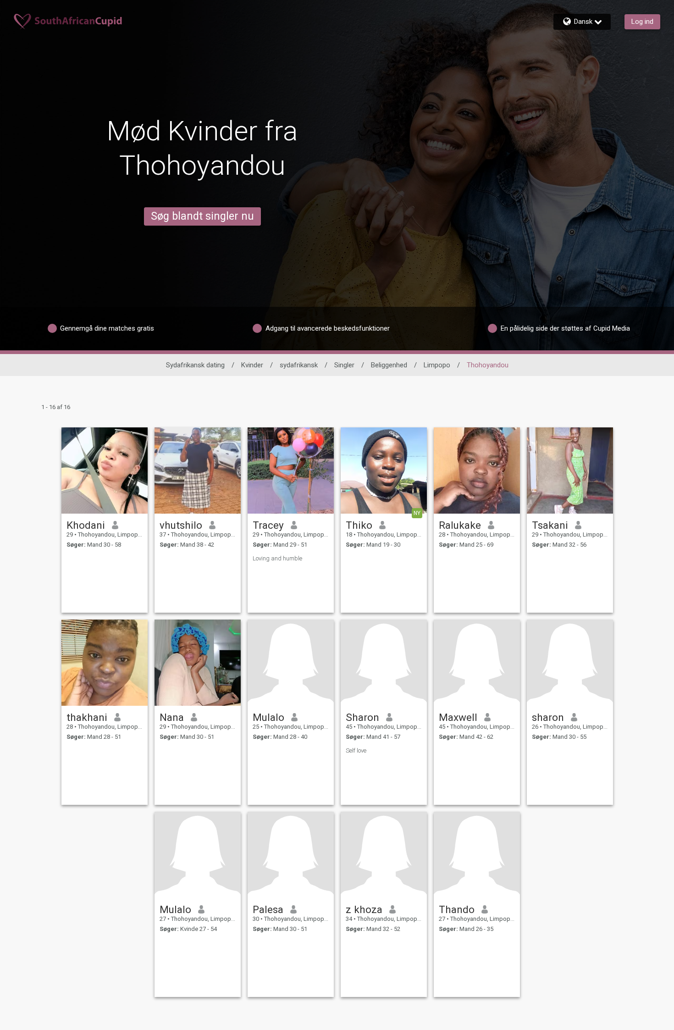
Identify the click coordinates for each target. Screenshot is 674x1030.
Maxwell (458, 717)
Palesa (268, 909)
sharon (548, 717)
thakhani (86, 717)
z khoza (364, 909)
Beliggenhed (389, 365)
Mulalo (268, 717)
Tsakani (550, 525)
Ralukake (460, 525)
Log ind (642, 21)
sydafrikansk (299, 365)
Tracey (268, 525)
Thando (457, 909)
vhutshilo (181, 525)
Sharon (362, 717)
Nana (172, 717)
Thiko (359, 525)
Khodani (85, 525)
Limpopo (437, 365)
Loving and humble (277, 558)
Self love (356, 750)
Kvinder (252, 365)
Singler (344, 365)
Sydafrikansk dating (195, 365)
